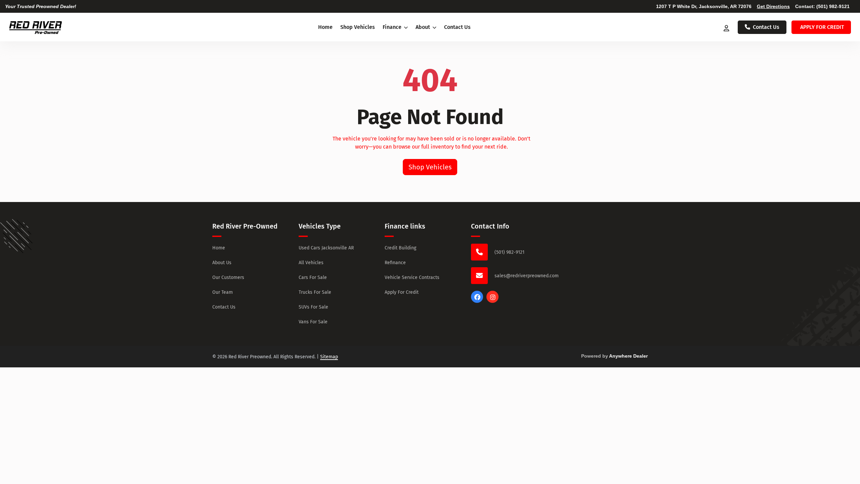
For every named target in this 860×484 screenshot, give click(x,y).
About (423, 27)
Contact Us (457, 27)
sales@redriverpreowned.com (526, 276)
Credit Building (400, 248)
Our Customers (228, 277)
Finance (393, 27)
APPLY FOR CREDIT (822, 27)
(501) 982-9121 (833, 6)
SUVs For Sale (313, 307)
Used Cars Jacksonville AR (326, 248)
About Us (221, 263)
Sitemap (329, 357)
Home (325, 27)
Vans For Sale (313, 322)
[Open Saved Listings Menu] (727, 27)
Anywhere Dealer (628, 356)
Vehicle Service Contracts (412, 277)
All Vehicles (311, 263)
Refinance (395, 263)
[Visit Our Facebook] (477, 301)
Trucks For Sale (315, 292)
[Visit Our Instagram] (492, 301)
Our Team (222, 292)
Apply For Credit (402, 292)
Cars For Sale (313, 277)
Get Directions (773, 6)
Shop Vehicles (357, 27)
